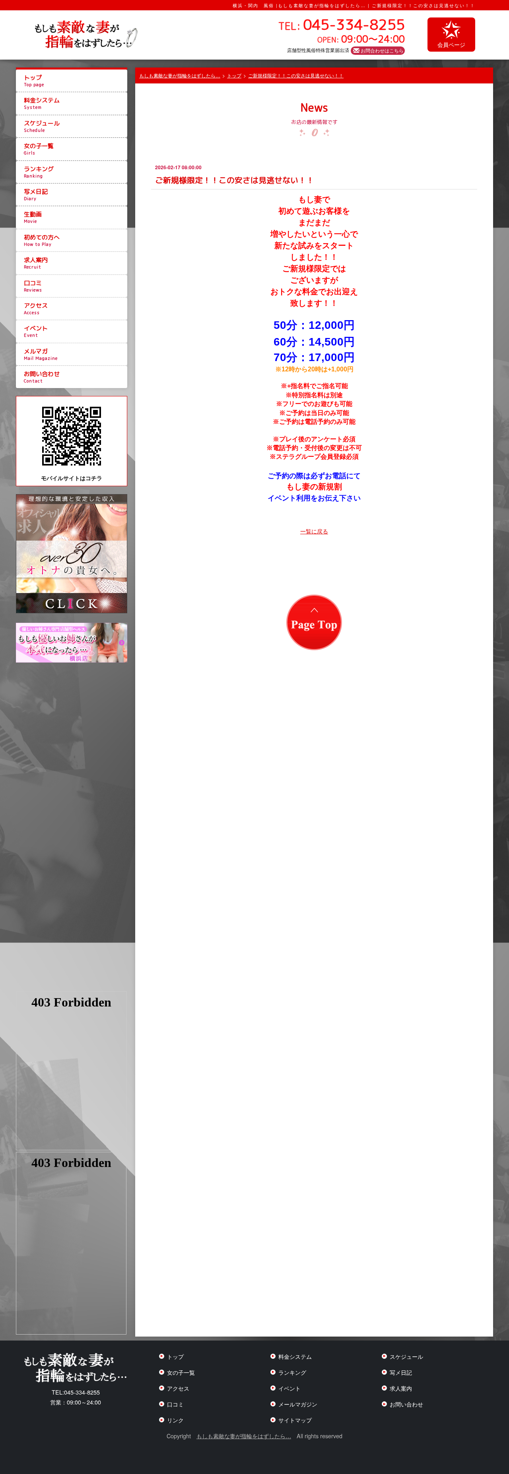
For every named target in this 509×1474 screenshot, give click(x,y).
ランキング (39, 172)
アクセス (36, 308)
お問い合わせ (42, 377)
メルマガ (41, 354)
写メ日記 (36, 194)
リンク (175, 1420)
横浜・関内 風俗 (253, 5)
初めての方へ (42, 240)
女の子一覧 (39, 149)
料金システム (42, 103)
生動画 (33, 217)
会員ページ (451, 44)
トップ (34, 80)
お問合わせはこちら (382, 50)
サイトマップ (295, 1420)
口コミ (33, 286)
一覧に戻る (314, 531)
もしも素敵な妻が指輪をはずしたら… (243, 1435)
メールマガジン (297, 1404)
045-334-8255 (76, 1392)
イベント (36, 331)
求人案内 (36, 263)
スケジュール (42, 126)
